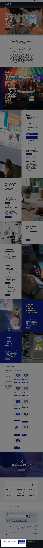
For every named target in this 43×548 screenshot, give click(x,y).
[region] (13, 543)
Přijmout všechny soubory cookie (22, 540)
